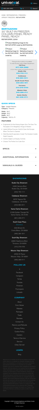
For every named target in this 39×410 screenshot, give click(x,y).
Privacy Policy (19, 328)
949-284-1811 (22, 83)
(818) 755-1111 (19, 192)
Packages (19, 311)
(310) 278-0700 (19, 246)
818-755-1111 (22, 73)
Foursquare (20, 289)
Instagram (19, 276)
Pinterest (19, 285)
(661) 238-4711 (19, 218)
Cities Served (19, 344)
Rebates (19, 308)
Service (19, 341)
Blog (19, 354)
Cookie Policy (19, 331)
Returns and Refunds (19, 325)
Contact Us (19, 321)
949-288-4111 (22, 92)
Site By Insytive (19, 406)
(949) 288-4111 (19, 259)
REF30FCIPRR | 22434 (10, 39)
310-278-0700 (22, 87)
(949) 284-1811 (19, 233)
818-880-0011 (22, 78)
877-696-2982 (22, 67)
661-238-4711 (22, 97)
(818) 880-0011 (19, 205)
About (20, 302)
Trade (19, 315)
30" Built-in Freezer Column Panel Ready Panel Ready (17, 34)
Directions (19, 225)
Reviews (19, 318)
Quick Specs (8, 103)
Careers (19, 335)
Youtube (19, 282)
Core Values (19, 305)
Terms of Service (19, 338)
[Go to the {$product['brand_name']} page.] (4, 23)
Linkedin (19, 292)
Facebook (19, 272)
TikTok (19, 279)
